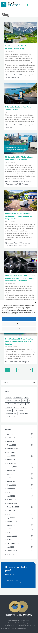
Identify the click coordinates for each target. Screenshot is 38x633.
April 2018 (11, 547)
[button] (35, 302)
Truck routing (10, 184)
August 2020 (12, 525)
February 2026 (12, 449)
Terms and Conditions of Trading (18, 623)
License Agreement (13, 620)
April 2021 (11, 518)
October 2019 (12, 540)
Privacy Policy (25, 620)
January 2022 (12, 503)
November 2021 (13, 507)
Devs (24, 400)
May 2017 (10, 554)
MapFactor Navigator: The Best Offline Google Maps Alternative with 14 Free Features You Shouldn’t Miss (20, 278)
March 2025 (11, 463)
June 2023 (11, 478)
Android (10, 75)
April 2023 (11, 481)
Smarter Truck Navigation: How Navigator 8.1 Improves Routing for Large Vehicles (18, 216)
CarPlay (8, 400)
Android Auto (18, 397)
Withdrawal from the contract (25, 625)
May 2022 (10, 492)
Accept (19, 319)
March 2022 (11, 500)
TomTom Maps (18, 410)
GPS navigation (24, 75)
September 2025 (13, 452)
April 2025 (11, 459)
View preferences (19, 329)
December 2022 (13, 489)
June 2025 (11, 456)
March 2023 (11, 485)
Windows (9, 127)
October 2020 (12, 521)
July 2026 (10, 434)
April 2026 (11, 441)
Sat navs (8, 410)
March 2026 (11, 445)
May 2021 (10, 514)
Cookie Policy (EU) (9, 625)
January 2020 (12, 536)
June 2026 (11, 438)
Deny (19, 324)
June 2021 (11, 510)
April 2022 (11, 496)
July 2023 (10, 474)
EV (29, 400)
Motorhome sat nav (12, 77)
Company (17, 400)
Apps (16, 75)
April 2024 (11, 470)
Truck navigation (25, 181)
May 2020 (11, 532)
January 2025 (12, 467)
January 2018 (12, 551)
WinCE (18, 184)
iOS (31, 75)
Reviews (23, 407)
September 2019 (13, 543)
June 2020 (11, 529)
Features (9, 404)
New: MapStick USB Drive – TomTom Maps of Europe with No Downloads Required (19, 341)
